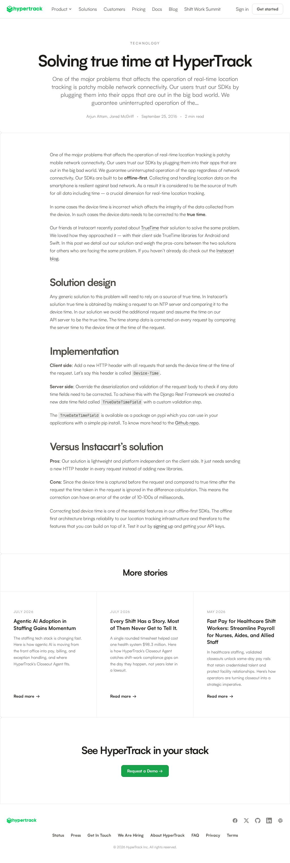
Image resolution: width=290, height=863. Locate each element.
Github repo (187, 423)
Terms (232, 835)
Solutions (88, 9)
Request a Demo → (145, 770)
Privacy (213, 835)
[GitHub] (258, 820)
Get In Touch (99, 835)
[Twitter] (246, 820)
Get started (267, 9)
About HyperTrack (167, 835)
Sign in (242, 9)
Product (59, 9)
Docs (157, 9)
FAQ (195, 835)
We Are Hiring (131, 835)
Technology (145, 43)
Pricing (138, 9)
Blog (173, 9)
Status (58, 835)
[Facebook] (235, 820)
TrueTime (150, 227)
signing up (163, 526)
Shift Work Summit (202, 9)
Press (76, 835)
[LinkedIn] (269, 820)
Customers (114, 9)
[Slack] (280, 820)
